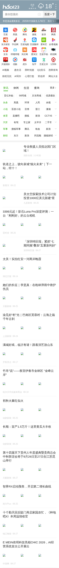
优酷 (15, 64)
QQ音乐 (41, 70)
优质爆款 (50, 95)
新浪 (44, 34)
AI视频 (5, 70)
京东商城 (36, 95)
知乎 (34, 64)
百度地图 (24, 44)
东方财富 (5, 44)
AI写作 (17, 76)
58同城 (22, 95)
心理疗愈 (29, 76)
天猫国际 (5, 64)
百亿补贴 (8, 95)
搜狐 (34, 34)
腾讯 (25, 34)
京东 (5, 54)
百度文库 (43, 64)
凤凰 (15, 34)
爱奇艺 (44, 44)
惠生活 (17, 70)
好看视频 (53, 44)
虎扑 (25, 64)
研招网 (53, 54)
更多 (52, 87)
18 (48, 6)
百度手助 (43, 54)
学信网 (15, 44)
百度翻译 (34, 44)
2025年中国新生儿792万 (33, 21)
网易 (53, 34)
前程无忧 (6, 76)
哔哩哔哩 (15, 54)
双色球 (41, 76)
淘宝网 (24, 54)
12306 (53, 64)
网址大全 (53, 76)
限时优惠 (29, 70)
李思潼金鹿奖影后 (11, 21)
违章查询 (53, 70)
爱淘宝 (34, 54)
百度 (5, 34)
